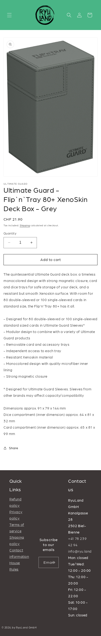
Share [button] (13, 448)
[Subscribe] (53, 562)
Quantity (10, 233)
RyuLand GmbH (26, 627)
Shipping (25, 225)
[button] (9, 15)
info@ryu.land (80, 551)
